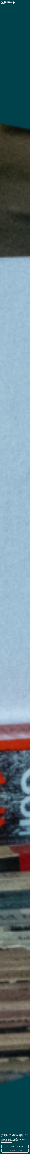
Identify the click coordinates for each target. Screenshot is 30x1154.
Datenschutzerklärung (6, 1142)
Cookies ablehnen (15, 1151)
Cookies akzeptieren (15, 1146)
